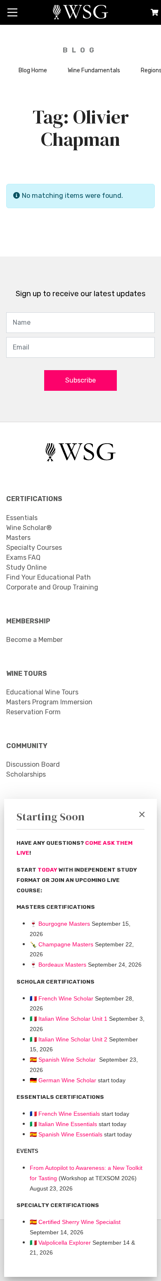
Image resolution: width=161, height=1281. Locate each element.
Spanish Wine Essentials (69, 1134)
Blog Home (33, 70)
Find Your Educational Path (48, 577)
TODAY (48, 870)
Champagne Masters (65, 944)
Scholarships (26, 774)
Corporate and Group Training (52, 587)
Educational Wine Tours (42, 692)
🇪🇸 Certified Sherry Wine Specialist (75, 1222)
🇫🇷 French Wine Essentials (65, 1113)
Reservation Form (33, 712)
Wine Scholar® (29, 528)
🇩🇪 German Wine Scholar (63, 1080)
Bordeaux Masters (58, 964)
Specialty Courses (34, 547)
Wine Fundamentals (94, 70)
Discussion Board (33, 764)
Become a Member (34, 640)
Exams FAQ (23, 557)
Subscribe (80, 380)
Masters (18, 538)
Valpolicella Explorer (60, 1242)
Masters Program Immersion (49, 702)
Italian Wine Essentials (67, 1124)
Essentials (22, 518)
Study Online (26, 567)
